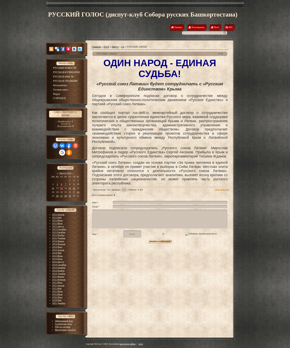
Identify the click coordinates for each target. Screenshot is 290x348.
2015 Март (57, 282)
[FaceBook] (63, 49)
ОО (124, 190)
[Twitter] (80, 49)
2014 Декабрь (58, 273)
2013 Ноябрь (58, 235)
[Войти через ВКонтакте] (62, 146)
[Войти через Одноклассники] (69, 152)
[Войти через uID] (55, 146)
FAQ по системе (62, 327)
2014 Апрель (58, 250)
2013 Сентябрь (59, 229)
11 (53, 188)
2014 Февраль (58, 244)
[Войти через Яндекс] (76, 146)
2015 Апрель (58, 285)
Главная (96, 47)
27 (61, 196)
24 (78, 192)
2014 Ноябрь (58, 270)
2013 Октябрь (58, 232)
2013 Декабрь (58, 238)
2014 (106, 47)
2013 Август (58, 226)
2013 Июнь (57, 220)
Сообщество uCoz (63, 324)
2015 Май (57, 288)
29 (70, 196)
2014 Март (57, 247)
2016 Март (57, 297)
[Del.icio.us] (57, 49)
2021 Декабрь (58, 303)
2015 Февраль (58, 279)
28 (66, 196)
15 (70, 188)
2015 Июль (57, 294)
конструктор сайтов (128, 344)
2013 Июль (57, 223)
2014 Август (58, 262)
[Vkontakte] (74, 49)
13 (61, 188)
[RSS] (51, 49)
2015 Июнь (57, 291)
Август (115, 47)
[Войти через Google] (62, 152)
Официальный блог (64, 321)
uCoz (141, 344)
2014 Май (57, 253)
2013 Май (57, 217)
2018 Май (57, 300)
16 (74, 188)
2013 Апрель (58, 214)
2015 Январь (58, 276)
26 (57, 196)
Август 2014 (65, 173)
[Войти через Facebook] (69, 146)
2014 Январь (58, 241)
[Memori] (68, 49)
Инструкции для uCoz (65, 329)
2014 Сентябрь (59, 264)
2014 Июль (57, 259)
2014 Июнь (57, 256)
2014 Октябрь (58, 267)
